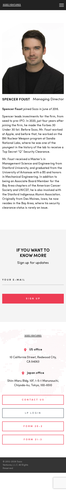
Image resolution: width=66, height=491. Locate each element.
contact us (33, 400)
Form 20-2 (33, 426)
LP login (33, 413)
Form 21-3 (33, 439)
